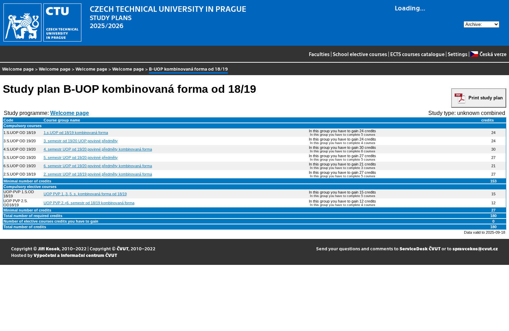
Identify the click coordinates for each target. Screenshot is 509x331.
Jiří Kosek (49, 248)
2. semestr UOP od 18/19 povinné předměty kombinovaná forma (98, 174)
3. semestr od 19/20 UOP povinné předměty (81, 141)
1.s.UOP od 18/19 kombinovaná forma (76, 133)
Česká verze (493, 54)
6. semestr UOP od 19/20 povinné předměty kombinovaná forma (98, 166)
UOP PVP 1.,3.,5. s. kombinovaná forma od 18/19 (85, 194)
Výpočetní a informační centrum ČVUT (75, 255)
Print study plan (485, 97)
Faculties (319, 54)
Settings (457, 54)
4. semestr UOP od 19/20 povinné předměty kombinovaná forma (98, 149)
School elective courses (360, 54)
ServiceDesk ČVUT (420, 248)
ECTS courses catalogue (417, 54)
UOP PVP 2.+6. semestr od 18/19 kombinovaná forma (89, 203)
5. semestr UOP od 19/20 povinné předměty (81, 157)
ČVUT (122, 248)
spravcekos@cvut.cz (475, 248)
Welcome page (18, 68)
